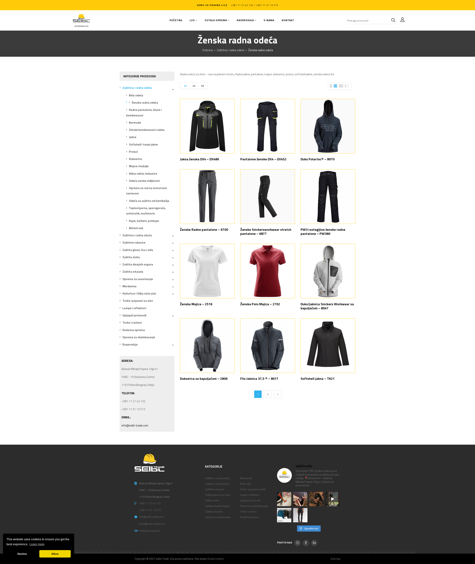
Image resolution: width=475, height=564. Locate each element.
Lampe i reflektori (134, 308)
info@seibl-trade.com (135, 425)
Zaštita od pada (132, 271)
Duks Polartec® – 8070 (318, 159)
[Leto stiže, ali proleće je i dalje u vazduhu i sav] (300, 499)
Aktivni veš (136, 228)
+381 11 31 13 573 (150, 510)
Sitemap (335, 558)
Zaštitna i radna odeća (230, 50)
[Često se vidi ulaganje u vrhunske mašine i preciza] (332, 499)
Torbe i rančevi (132, 322)
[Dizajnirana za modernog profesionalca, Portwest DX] (284, 515)
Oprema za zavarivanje (137, 279)
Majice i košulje (139, 166)
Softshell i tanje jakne (143, 144)
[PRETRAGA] (394, 20)
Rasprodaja (130, 344)
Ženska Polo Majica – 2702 (260, 304)
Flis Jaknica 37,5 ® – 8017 (259, 378)
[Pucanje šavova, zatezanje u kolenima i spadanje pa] (316, 499)
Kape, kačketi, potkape (144, 221)
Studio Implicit (215, 558)
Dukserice (135, 159)
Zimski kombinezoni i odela (147, 130)
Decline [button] (22, 553)
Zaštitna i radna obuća (137, 235)
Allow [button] (54, 553)
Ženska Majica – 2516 (196, 304)
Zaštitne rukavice (133, 242)
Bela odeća (136, 95)
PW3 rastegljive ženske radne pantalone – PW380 (323, 231)
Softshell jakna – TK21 (318, 378)
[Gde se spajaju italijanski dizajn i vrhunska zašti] (300, 515)
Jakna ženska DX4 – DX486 (199, 159)
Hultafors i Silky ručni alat (139, 293)
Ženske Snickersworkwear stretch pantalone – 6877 (265, 231)
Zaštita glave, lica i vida (137, 250)
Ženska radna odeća (145, 102)
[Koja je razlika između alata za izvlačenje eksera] (284, 499)
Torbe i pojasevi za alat (137, 301)
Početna (207, 50)
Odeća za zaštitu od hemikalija (149, 201)
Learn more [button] (37, 544)
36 (202, 86)
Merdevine (129, 286)
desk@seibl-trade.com (152, 524)
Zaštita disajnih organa (137, 264)
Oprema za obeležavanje (138, 337)
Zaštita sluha (131, 257)
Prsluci (133, 152)
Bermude (135, 122)
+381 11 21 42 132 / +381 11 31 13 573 (254, 5)
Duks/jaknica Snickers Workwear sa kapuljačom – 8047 (327, 306)
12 (185, 86)
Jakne (132, 137)
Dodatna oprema (133, 330)
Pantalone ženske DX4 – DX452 (263, 159)
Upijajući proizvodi (134, 315)
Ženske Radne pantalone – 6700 (204, 229)
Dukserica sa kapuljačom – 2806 (203, 378)
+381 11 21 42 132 (150, 503)
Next (277, 394)
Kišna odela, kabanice (143, 173)
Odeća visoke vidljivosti (144, 181)
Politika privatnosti (149, 531)
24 (193, 86)
